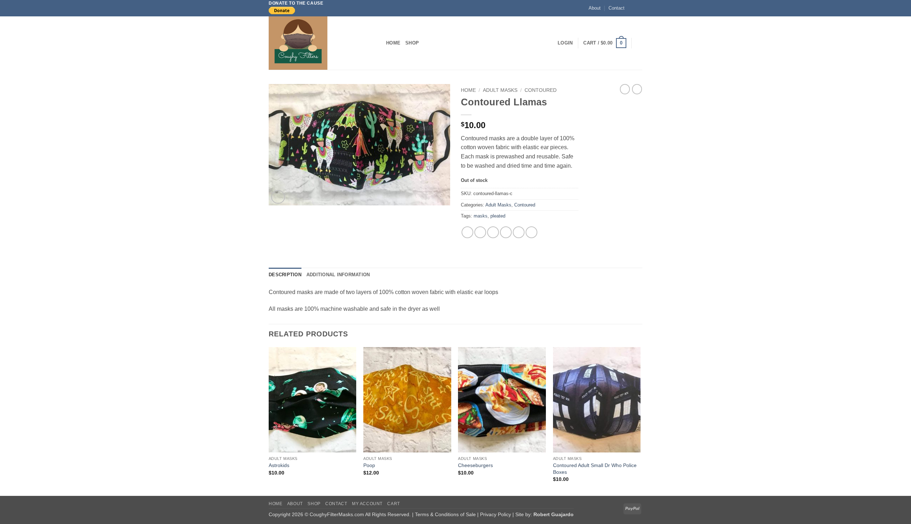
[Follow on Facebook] (632, 8)
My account (367, 503)
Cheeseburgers (475, 465)
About (595, 8)
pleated (497, 216)
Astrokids (279, 465)
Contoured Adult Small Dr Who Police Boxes (595, 468)
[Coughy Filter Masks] (322, 43)
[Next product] (625, 89)
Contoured (541, 90)
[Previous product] (637, 89)
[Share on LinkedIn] (519, 232)
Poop (369, 465)
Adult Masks (500, 90)
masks (481, 216)
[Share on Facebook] (467, 232)
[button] (565, 43)
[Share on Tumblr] (531, 232)
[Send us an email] (639, 8)
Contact (617, 8)
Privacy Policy (496, 514)
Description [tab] (285, 274)
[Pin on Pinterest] (506, 232)
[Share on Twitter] (480, 232)
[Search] (639, 43)
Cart (393, 503)
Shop (412, 43)
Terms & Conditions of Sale (446, 514)
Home (393, 43)
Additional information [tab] (338, 274)
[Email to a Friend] (493, 232)
